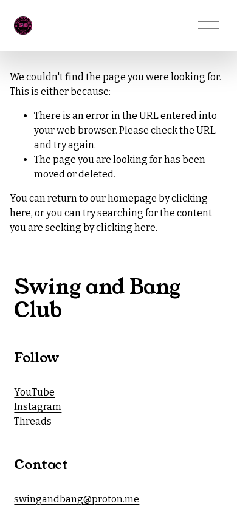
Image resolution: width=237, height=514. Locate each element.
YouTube (34, 392)
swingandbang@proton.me (76, 499)
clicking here (126, 227)
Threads (33, 421)
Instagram (37, 407)
